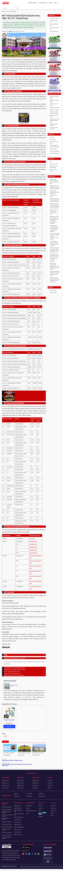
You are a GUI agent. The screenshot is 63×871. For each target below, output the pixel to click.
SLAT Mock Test (17, 832)
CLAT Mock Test (17, 822)
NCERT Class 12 (5, 780)
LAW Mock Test (17, 819)
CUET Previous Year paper (54, 142)
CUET (27, 813)
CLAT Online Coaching (6, 824)
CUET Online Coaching (7, 809)
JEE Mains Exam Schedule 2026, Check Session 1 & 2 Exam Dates (54, 181)
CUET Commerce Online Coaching (7, 815)
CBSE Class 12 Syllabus (54, 109)
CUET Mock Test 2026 (54, 153)
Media (40, 810)
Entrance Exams (43, 2)
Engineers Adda (42, 796)
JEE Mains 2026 (53, 290)
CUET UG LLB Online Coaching (6, 838)
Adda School (16, 796)
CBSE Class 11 (35, 782)
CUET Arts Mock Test (18, 817)
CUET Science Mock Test (18, 811)
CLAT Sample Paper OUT (54, 21)
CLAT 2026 (50, 782)
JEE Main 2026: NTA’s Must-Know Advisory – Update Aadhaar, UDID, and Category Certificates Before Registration (54, 220)
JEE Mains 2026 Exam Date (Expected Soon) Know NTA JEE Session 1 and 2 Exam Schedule (55, 205)
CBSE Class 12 (35, 780)
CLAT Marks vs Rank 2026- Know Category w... (8, 754)
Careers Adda (29, 796)
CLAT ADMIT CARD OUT (55, 18)
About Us (40, 805)
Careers (42, 813)
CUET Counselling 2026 (54, 151)
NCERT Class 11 (5, 782)
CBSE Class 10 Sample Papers (54, 97)
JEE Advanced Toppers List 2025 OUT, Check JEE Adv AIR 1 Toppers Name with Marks (54, 250)
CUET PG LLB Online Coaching (6, 829)
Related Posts (5, 741)
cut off (5, 736)
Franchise (41, 816)
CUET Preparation (53, 148)
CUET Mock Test (17, 808)
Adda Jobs (16, 793)
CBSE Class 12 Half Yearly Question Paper (54, 112)
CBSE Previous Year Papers (54, 104)
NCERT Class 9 (5, 787)
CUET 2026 (52, 137)
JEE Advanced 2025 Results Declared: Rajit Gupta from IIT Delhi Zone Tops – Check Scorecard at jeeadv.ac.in (54, 258)
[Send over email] (9, 647)
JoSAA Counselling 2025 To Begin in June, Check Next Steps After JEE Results (54, 273)
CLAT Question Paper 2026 (54, 25)
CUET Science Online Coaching (6, 812)
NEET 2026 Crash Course (53, 170)
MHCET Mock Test (18, 824)
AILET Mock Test (17, 829)
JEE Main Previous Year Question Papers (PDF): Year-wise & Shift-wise (54, 200)
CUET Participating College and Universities (54, 146)
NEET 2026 (50, 780)
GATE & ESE (29, 805)
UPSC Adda (41, 793)
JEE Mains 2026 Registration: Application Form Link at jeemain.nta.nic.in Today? (54, 193)
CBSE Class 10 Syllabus (54, 107)
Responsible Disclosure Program (27, 866)
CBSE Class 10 (35, 785)
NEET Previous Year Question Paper (54, 167)
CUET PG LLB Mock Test (19, 827)
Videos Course (54, 810)
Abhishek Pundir (6, 31)
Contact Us (41, 808)
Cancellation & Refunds (40, 866)
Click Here (32, 538)
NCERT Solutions (33, 2)
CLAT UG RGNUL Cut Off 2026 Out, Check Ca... (24, 754)
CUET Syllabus (53, 139)
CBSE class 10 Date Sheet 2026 (54, 124)
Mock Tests (53, 805)
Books (52, 815)
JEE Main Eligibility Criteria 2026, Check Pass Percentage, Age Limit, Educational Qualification (54, 228)
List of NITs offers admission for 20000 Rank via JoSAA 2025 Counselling (54, 243)
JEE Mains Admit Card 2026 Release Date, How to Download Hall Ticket (55, 187)
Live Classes (53, 808)
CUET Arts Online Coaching (5, 819)
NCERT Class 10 (5, 785)
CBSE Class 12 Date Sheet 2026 (54, 128)
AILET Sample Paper (54, 31)
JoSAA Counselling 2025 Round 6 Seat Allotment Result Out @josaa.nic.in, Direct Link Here (54, 236)
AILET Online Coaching (7, 832)
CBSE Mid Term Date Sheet (54, 116)
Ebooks (52, 813)
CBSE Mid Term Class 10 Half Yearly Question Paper (55, 120)
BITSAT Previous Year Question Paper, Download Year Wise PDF (54, 212)
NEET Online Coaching (6, 806)
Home (3, 11)
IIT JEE (27, 808)
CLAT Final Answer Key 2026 (54, 28)
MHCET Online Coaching (7, 826)
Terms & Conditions (50, 866)
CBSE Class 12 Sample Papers (54, 101)
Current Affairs (29, 793)
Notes (55, 2)
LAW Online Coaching (6, 821)
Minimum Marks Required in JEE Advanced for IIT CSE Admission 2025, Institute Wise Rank (55, 266)
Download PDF (33, 541)
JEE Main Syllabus (53, 292)
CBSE (50, 2)
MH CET (49, 787)
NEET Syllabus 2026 (54, 163)
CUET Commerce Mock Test (19, 814)
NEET (51, 161)
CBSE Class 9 (35, 787)
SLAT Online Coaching (6, 835)
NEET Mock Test (17, 805)
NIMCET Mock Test (18, 834)
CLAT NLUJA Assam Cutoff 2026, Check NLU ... (37, 754)
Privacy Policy (58, 866)
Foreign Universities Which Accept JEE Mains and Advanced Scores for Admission (54, 279)
